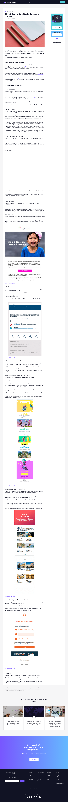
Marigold (33, 794)
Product (30, 772)
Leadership (57, 775)
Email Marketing (41, 772)
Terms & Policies (40, 788)
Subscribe (22, 781)
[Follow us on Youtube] (28, 788)
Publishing (39, 779)
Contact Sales (56, 2)
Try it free (62, 2)
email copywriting (22, 66)
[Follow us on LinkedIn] (30, 788)
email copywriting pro (15, 78)
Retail (38, 775)
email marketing (41, 74)
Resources (33, 2)
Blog (47, 777)
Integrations (30, 776)
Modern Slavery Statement (60, 781)
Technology (39, 780)
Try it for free (57, 34)
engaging (34, 115)
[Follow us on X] (32, 788)
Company (57, 772)
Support (48, 779)
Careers (57, 777)
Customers (37, 2)
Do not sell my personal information (48, 788)
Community (49, 772)
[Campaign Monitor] (10, 772)
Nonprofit (39, 776)
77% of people (32, 97)
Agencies (42, 2)
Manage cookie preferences (60, 783)
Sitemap (57, 780)
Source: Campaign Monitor (10, 283)
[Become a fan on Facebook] (34, 788)
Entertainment (40, 777)
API (29, 777)
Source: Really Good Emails (10, 357)
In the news (57, 779)
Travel (38, 781)
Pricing (28, 2)
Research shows (12, 120)
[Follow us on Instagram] (36, 788)
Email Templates (30, 779)
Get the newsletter (56, 27)
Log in (52, 2)
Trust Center (57, 776)
